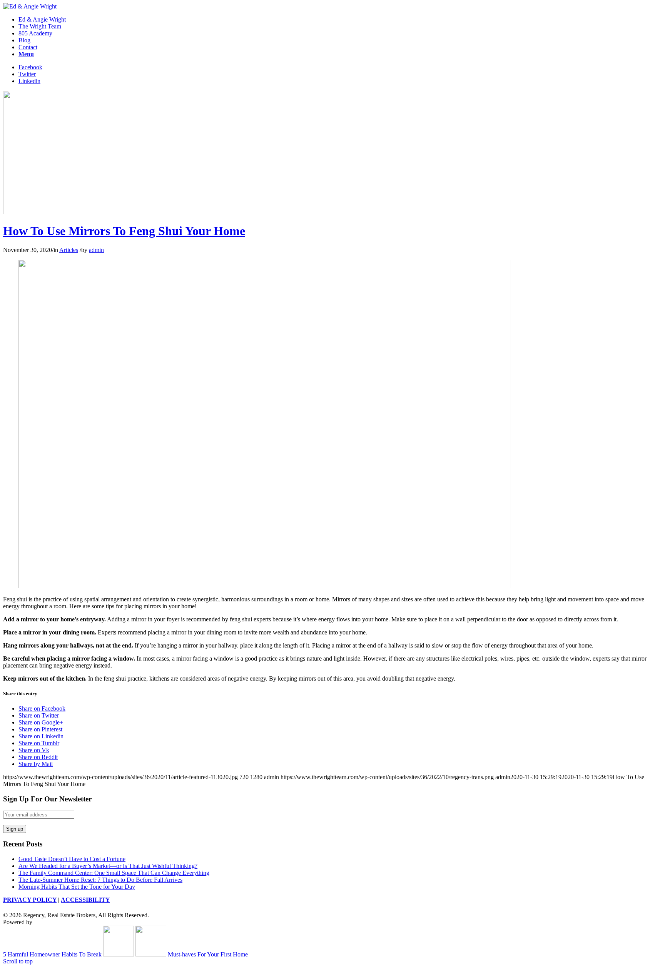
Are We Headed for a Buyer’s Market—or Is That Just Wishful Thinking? (107, 866)
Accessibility (85, 899)
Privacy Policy (30, 899)
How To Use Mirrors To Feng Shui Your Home (124, 231)
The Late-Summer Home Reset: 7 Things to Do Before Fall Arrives (100, 879)
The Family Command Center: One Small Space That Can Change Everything (113, 873)
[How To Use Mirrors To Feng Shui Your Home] (165, 212)
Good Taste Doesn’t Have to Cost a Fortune (71, 859)
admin (96, 250)
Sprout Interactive (55, 922)
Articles (68, 250)
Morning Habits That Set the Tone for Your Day (76, 886)
